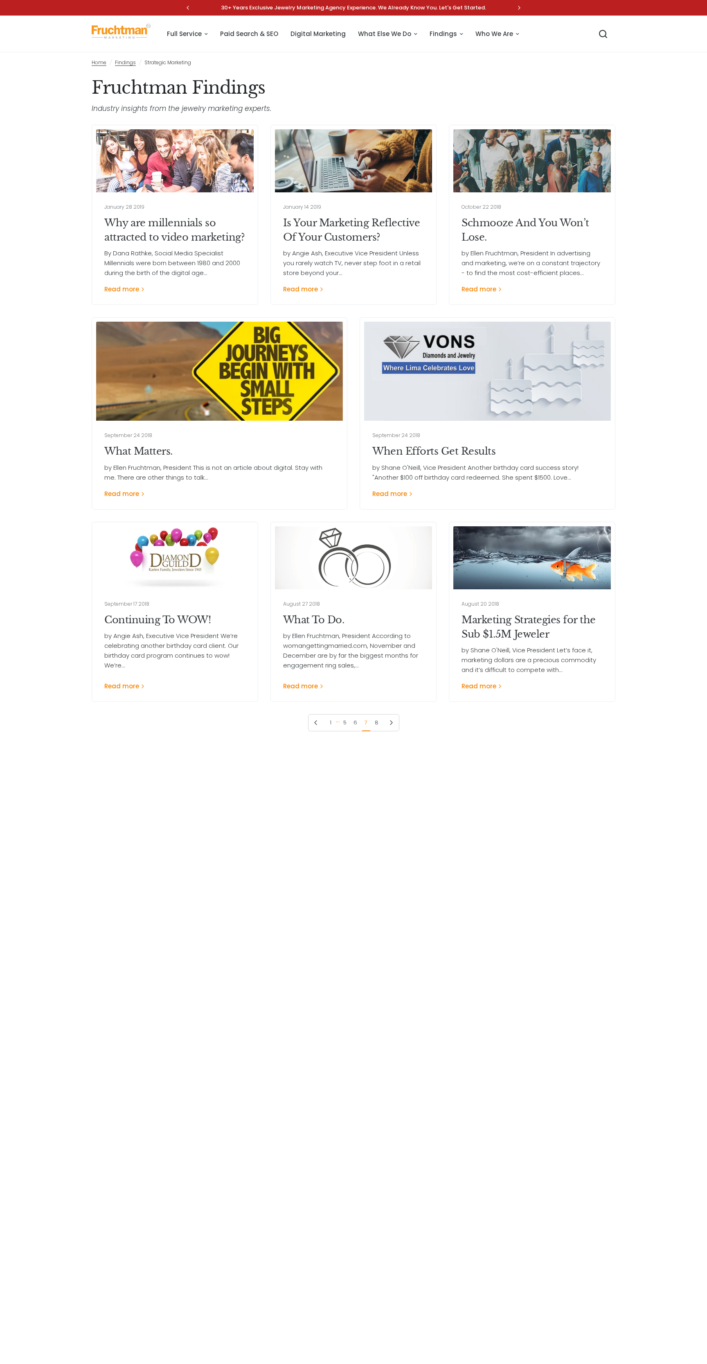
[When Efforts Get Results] (487, 371)
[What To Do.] (353, 557)
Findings (125, 62)
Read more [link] (121, 289)
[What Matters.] (219, 371)
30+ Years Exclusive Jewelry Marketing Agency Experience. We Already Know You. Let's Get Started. (353, 7)
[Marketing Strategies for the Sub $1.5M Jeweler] (532, 557)
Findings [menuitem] (443, 33)
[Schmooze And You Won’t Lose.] (532, 160)
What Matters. (138, 451)
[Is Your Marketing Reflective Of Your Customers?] (353, 160)
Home (99, 62)
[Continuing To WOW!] (175, 557)
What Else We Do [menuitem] (384, 33)
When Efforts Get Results (433, 451)
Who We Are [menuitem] (494, 33)
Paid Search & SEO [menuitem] (249, 33)
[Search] (603, 34)
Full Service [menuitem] (184, 33)
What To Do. (313, 620)
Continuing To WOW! (157, 620)
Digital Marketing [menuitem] (318, 33)
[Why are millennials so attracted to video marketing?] (175, 160)
